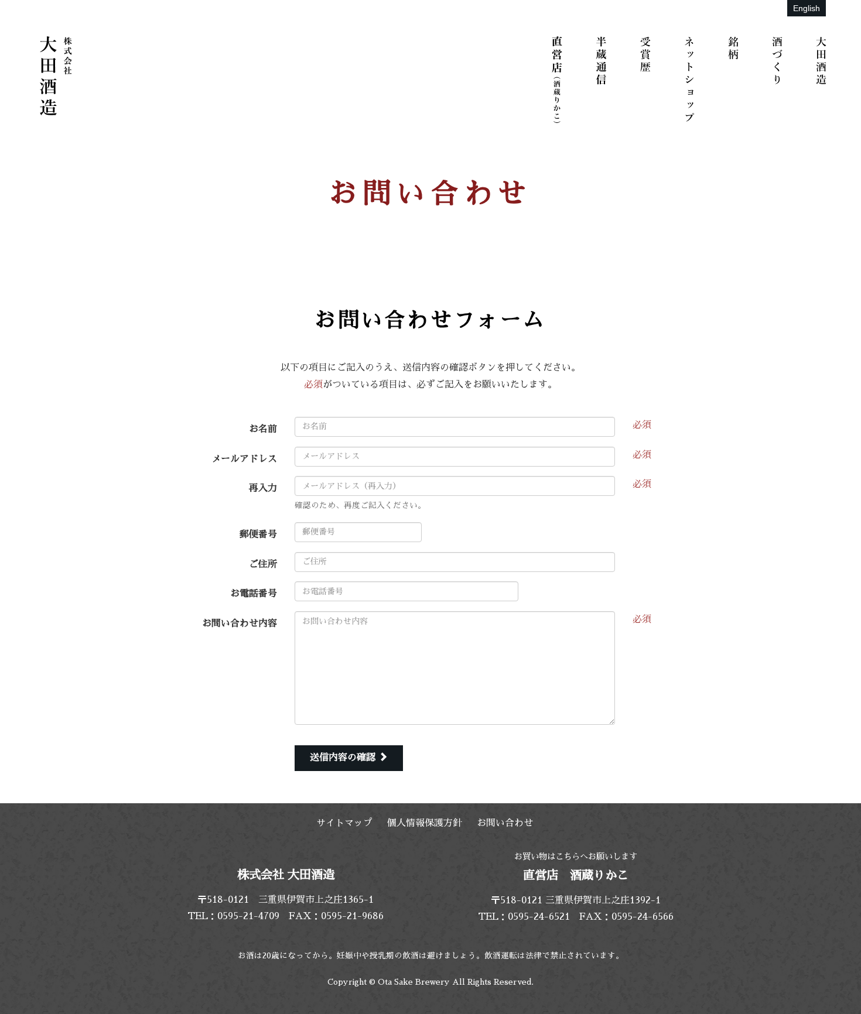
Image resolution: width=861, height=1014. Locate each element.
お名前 (263, 429)
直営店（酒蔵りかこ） (559, 79)
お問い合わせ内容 (239, 623)
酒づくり (779, 79)
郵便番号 (258, 534)
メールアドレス (244, 459)
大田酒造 (823, 79)
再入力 (263, 488)
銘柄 (735, 79)
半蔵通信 (603, 79)
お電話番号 (253, 593)
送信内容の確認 (344, 757)
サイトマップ (344, 823)
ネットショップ (691, 79)
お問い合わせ (505, 823)
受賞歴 (647, 79)
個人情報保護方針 (424, 823)
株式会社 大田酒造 (55, 76)
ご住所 (263, 564)
